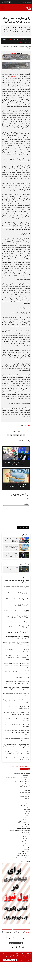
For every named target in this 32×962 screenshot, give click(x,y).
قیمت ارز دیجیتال (25, 805)
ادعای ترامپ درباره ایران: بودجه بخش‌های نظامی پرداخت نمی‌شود (12, 555)
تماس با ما (16, 938)
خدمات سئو (17, 773)
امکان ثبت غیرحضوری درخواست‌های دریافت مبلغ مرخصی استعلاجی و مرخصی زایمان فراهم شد (17, 753)
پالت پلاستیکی (26, 845)
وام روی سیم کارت (25, 797)
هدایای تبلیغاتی (26, 826)
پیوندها (8, 938)
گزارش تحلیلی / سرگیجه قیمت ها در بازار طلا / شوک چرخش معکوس (16, 627)
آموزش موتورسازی (25, 852)
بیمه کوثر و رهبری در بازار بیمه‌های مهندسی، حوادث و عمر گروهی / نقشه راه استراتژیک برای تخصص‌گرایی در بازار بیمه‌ (16, 746)
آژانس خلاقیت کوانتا (9, 960)
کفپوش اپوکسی (25, 837)
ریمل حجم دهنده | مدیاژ (23, 854)
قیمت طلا (27, 784)
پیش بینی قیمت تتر (25, 792)
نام (28, 498)
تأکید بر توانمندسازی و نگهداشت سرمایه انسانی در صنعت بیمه (16, 719)
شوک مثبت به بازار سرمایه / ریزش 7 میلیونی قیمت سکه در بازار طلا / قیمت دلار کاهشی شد (16, 688)
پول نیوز (13, 53)
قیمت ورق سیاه (26, 843)
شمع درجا (27, 780)
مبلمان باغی (27, 809)
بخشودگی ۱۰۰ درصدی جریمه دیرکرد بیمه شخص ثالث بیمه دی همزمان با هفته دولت (17, 637)
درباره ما (24, 938)
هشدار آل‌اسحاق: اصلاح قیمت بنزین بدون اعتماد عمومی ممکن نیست (11, 540)
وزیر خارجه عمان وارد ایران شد (21, 677)
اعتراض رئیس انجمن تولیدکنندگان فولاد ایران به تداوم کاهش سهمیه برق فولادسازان (17, 617)
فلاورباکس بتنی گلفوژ (24, 839)
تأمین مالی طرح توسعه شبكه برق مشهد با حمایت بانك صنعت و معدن (17, 707)
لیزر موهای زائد (26, 775)
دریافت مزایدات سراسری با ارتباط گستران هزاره (18, 778)
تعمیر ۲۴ (28, 807)
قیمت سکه (27, 788)
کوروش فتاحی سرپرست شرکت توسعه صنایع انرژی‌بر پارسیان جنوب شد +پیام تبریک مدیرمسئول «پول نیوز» (16, 701)
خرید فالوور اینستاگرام (24, 822)
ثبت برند (28, 811)
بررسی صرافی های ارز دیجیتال (22, 856)
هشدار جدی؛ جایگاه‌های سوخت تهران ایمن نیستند (16, 632)
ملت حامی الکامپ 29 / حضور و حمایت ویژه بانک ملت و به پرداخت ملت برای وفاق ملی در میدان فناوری (17, 732)
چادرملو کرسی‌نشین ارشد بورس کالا (20, 622)
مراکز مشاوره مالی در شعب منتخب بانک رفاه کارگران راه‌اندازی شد (16, 694)
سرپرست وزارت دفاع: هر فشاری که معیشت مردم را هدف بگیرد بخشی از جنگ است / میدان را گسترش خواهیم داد (16, 665)
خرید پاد (28, 801)
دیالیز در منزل (26, 849)
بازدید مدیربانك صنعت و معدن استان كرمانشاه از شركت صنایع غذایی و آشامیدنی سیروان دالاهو (17, 682)
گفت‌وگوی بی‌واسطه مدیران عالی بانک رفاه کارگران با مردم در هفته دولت (16, 672)
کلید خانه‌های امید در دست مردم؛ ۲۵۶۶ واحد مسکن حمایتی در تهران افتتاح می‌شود (16, 605)
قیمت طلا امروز (26, 841)
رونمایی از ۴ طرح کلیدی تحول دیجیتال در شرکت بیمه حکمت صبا (17, 739)
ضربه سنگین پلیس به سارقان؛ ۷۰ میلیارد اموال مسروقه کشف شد (17, 599)
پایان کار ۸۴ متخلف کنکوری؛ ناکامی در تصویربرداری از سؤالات (16, 611)
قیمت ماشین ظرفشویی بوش (22, 782)
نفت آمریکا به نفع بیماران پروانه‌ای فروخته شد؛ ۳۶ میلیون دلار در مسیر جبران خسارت (16, 713)
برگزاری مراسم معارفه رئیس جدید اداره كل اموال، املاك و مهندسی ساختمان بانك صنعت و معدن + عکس (17, 657)
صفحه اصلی (28, 46)
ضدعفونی (27, 816)
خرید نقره (27, 790)
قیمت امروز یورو (26, 833)
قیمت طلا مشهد (26, 799)
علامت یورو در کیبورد (24, 786)
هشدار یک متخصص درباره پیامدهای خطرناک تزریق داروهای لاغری (11, 547)
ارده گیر (28, 794)
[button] (2, 2)
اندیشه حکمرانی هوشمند (23, 828)
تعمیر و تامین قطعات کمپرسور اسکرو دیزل (18, 830)
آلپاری (28, 835)
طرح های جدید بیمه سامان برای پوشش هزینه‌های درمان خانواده (16, 725)
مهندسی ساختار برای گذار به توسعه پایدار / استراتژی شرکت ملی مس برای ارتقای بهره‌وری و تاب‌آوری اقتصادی (16, 644)
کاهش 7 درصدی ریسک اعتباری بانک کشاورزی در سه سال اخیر (17, 651)
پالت (29, 847)
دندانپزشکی (27, 803)
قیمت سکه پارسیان (25, 820)
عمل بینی (27, 824)
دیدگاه (26, 504)
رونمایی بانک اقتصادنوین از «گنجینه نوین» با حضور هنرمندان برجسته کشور (16, 758)
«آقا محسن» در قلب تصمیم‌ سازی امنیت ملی (11, 568)
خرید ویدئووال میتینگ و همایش (21, 858)
